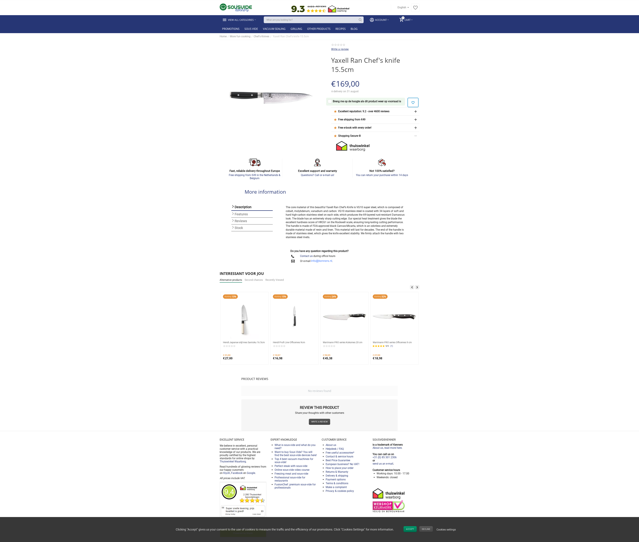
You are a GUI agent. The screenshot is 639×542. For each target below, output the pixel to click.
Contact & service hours (339, 456)
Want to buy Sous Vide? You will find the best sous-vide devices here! (296, 453)
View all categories (241, 19)
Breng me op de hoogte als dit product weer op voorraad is (367, 101)
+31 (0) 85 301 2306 (385, 457)
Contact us (306, 256)
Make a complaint (336, 487)
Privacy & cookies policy (340, 491)
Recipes (340, 29)
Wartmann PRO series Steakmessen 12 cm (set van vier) (343, 344)
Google (251, 473)
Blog (354, 29)
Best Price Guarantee (338, 460)
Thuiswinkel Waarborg (233, 461)
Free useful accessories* (340, 452)
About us (331, 445)
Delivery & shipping (337, 475)
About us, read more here (387, 447)
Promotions (230, 29)
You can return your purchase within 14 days (382, 175)
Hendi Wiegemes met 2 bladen (238, 342)
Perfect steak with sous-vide (291, 466)
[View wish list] (415, 9)
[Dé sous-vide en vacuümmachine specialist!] (236, 7)
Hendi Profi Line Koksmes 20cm (289, 342)
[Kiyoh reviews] (243, 509)
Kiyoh (226, 473)
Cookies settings (446, 529)
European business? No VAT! (342, 464)
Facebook (237, 473)
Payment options (336, 479)
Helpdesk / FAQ (335, 448)
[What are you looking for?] (360, 19)
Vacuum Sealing (274, 29)
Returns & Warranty (337, 471)
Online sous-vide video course (292, 469)
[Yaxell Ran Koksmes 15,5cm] (271, 97)
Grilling (296, 29)
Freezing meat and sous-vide (291, 473)
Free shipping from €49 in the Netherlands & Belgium (254, 177)
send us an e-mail (383, 463)
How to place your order (339, 468)
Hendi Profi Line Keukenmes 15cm (390, 342)
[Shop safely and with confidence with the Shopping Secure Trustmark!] (389, 499)
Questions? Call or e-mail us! (317, 175)
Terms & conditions (337, 483)
